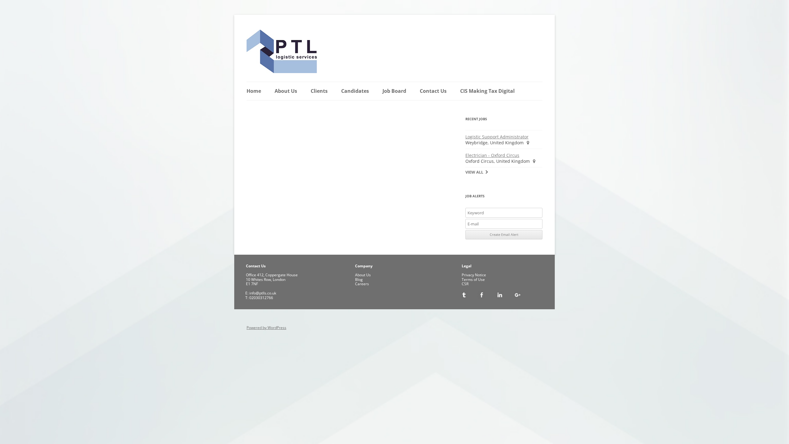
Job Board (394, 91)
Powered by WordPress (266, 327)
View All (474, 172)
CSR (465, 283)
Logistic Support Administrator (497, 137)
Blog (359, 279)
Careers (362, 283)
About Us (286, 91)
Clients (319, 91)
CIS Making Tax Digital (487, 91)
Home (254, 91)
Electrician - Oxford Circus (492, 155)
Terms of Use (473, 279)
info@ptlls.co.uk (262, 293)
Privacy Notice (474, 275)
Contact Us (433, 91)
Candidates (355, 91)
